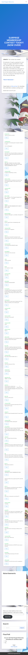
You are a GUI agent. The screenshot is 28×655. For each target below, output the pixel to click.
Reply (7, 137)
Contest (6, 53)
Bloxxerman (14, 86)
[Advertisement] (14, 22)
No (5, 642)
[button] (26, 2)
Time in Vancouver (8, 79)
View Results (14, 646)
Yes (6, 641)
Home (3, 53)
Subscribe (8, 616)
